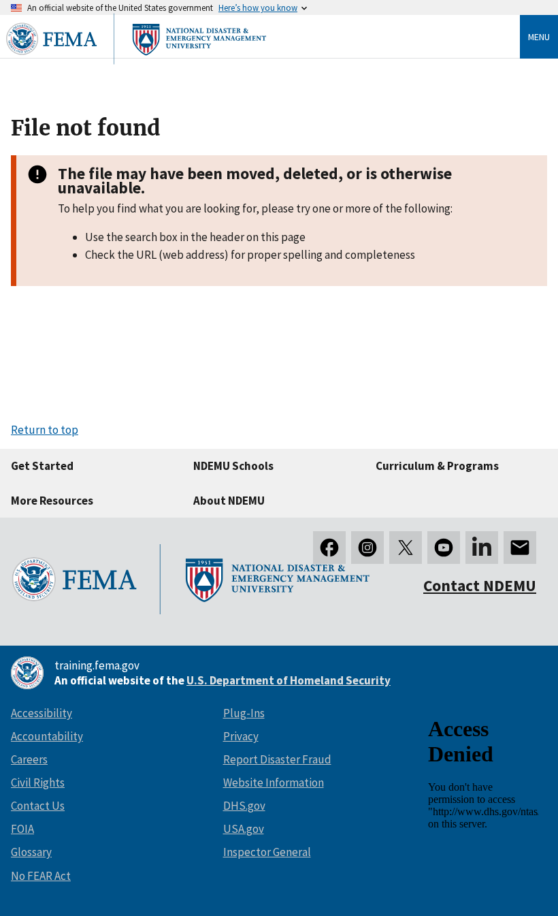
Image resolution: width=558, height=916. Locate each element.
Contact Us (38, 805)
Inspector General (267, 851)
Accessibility (41, 713)
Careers (29, 759)
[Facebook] (329, 547)
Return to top (44, 429)
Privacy (241, 736)
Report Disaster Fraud (277, 759)
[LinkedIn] (481, 547)
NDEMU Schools (233, 465)
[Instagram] (367, 547)
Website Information (273, 782)
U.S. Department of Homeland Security (288, 680)
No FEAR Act (41, 875)
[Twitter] (405, 547)
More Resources (52, 500)
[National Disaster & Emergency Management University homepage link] (136, 65)
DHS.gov (244, 805)
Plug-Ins (244, 713)
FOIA (22, 828)
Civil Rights (38, 782)
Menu (539, 37)
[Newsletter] (520, 547)
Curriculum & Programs (437, 465)
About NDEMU (229, 500)
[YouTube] (443, 547)
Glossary (31, 851)
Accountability (47, 736)
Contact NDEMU (479, 585)
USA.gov (243, 828)
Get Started (42, 465)
